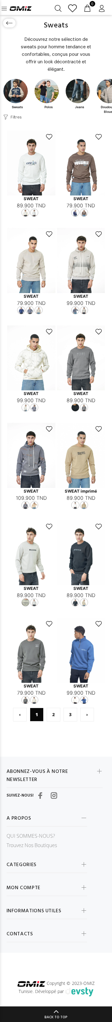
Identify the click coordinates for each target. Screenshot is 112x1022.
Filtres (16, 117)
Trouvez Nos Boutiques (32, 845)
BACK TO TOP (56, 1017)
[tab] (17, 94)
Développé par (50, 991)
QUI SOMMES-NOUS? (31, 835)
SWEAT (31, 198)
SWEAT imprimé (81, 491)
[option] (17, 94)
